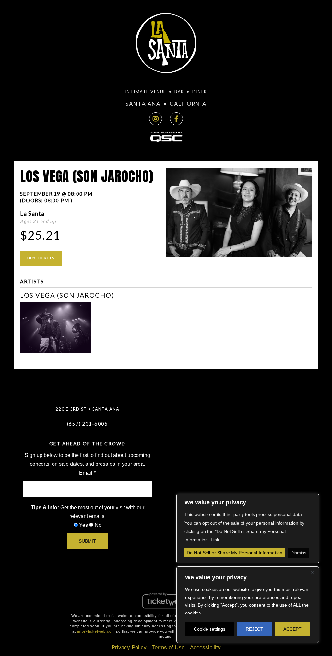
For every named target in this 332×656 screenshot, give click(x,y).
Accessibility (205, 647)
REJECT (254, 629)
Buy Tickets (40, 258)
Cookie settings (209, 629)
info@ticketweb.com (96, 631)
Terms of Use (168, 647)
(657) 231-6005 (87, 424)
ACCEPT (292, 629)
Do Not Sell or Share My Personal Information (234, 552)
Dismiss (298, 552)
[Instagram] (155, 119)
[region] (247, 604)
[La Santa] (166, 45)
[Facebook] (176, 119)
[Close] (312, 572)
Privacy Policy (129, 647)
